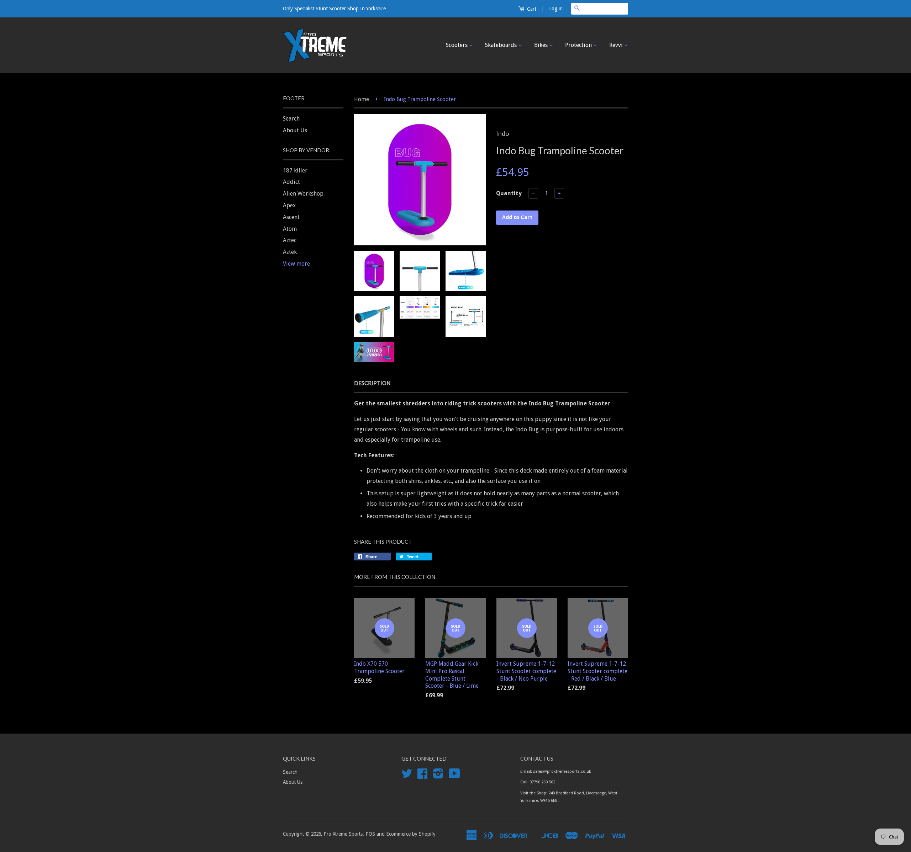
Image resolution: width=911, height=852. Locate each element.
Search (291, 118)
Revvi (616, 45)
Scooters (457, 45)
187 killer (295, 170)
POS (370, 834)
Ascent (291, 217)
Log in (556, 8)
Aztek (290, 252)
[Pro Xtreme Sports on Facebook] (422, 776)
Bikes (541, 45)
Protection (579, 45)
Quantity (509, 193)
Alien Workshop (303, 193)
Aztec (289, 240)
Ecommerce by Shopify (411, 834)
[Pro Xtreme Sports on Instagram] (438, 776)
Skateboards (501, 45)
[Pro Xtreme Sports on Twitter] (406, 776)
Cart (531, 9)
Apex (289, 205)
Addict (291, 182)
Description (372, 383)
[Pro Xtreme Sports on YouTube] (454, 776)
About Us (295, 130)
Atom (290, 228)
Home (361, 99)
